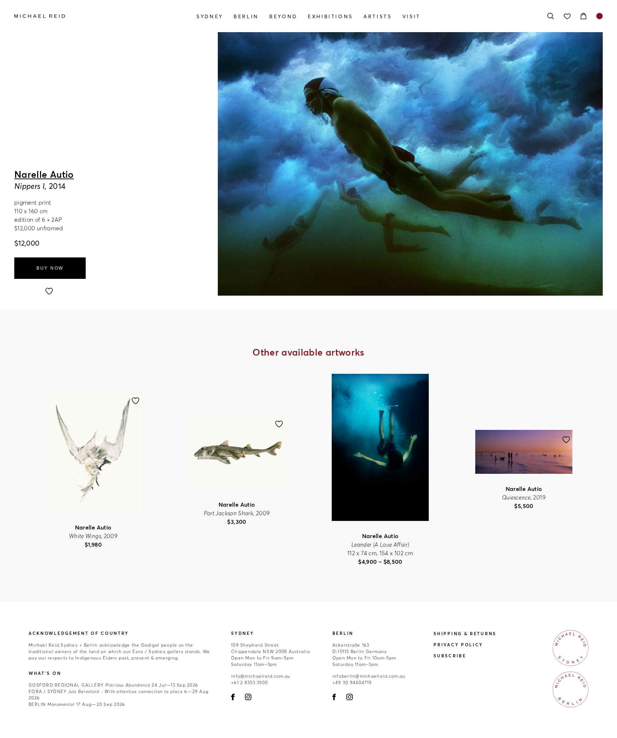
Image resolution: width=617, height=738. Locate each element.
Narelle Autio (44, 174)
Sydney (209, 16)
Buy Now (50, 268)
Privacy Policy (458, 644)
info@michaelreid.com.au (260, 676)
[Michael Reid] (102, 16)
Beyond (283, 16)
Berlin (246, 16)
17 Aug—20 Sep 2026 (77, 704)
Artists (377, 16)
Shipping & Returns (464, 633)
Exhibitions (330, 16)
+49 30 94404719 (352, 682)
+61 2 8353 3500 (249, 682)
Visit (411, 16)
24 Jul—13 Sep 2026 (113, 685)
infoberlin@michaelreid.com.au (369, 676)
